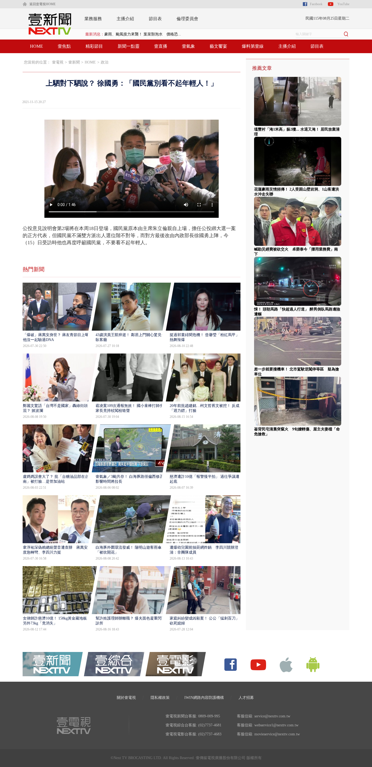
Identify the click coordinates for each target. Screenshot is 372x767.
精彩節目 (94, 46)
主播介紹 (125, 18)
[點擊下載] (286, 664)
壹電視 (57, 62)
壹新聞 (74, 62)
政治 (104, 62)
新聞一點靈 (128, 46)
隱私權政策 (160, 698)
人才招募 (246, 698)
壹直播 (160, 46)
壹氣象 (188, 46)
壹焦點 (64, 46)
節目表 (155, 18)
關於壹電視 (126, 698)
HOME (36, 46)
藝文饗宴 (218, 46)
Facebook (316, 4)
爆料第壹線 (253, 46)
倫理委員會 (187, 18)
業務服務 (93, 18)
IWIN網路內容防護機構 (204, 698)
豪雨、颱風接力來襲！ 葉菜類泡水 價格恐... (142, 34)
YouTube (343, 4)
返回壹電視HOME (42, 4)
